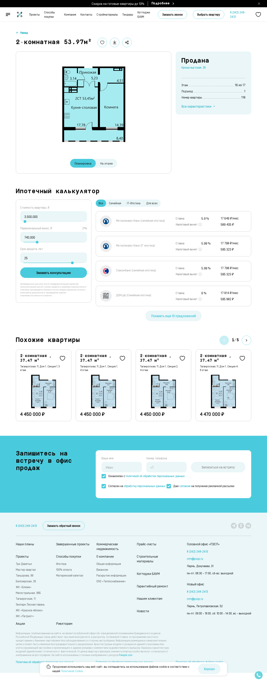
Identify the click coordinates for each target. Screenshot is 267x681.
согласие (185, 486)
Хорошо (209, 669)
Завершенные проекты (72, 544)
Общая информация (108, 563)
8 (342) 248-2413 (238, 14)
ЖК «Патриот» (25, 616)
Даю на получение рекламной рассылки (203, 486)
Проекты (34, 14)
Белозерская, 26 (26, 581)
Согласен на (136, 486)
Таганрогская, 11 (26, 598)
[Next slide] (246, 340)
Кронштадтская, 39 (193, 67)
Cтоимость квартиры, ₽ (34, 207)
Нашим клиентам (149, 598)
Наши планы (25, 544)
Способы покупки (49, 14)
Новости (143, 611)
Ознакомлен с (146, 476)
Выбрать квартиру (208, 14)
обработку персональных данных (144, 486)
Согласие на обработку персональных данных (124, 662)
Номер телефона (156, 458)
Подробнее (160, 3)
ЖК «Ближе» (23, 587)
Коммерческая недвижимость (107, 546)
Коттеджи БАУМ (143, 14)
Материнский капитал (69, 575)
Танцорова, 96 (24, 575)
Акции (20, 623)
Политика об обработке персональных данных (45, 662)
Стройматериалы (107, 14)
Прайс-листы (146, 544)
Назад (24, 32)
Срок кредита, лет (31, 249)
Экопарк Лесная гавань (30, 604)
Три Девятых (24, 563)
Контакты (86, 14)
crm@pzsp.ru (195, 558)
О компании (105, 556)
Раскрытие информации (111, 575)
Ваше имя (108, 458)
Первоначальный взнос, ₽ (36, 228)
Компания (70, 14)
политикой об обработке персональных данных (155, 476)
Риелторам (64, 623)
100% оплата (64, 569)
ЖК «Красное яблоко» (29, 610)
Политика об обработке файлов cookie (199, 662)
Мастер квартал (26, 569)
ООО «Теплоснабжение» (111, 581)
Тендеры (127, 14)
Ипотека (61, 563)
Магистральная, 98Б (28, 592)
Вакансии (102, 569)
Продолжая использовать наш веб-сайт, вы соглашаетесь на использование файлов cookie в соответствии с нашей (120, 669)
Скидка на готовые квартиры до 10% (118, 3)
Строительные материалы (147, 558)
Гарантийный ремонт (152, 586)
